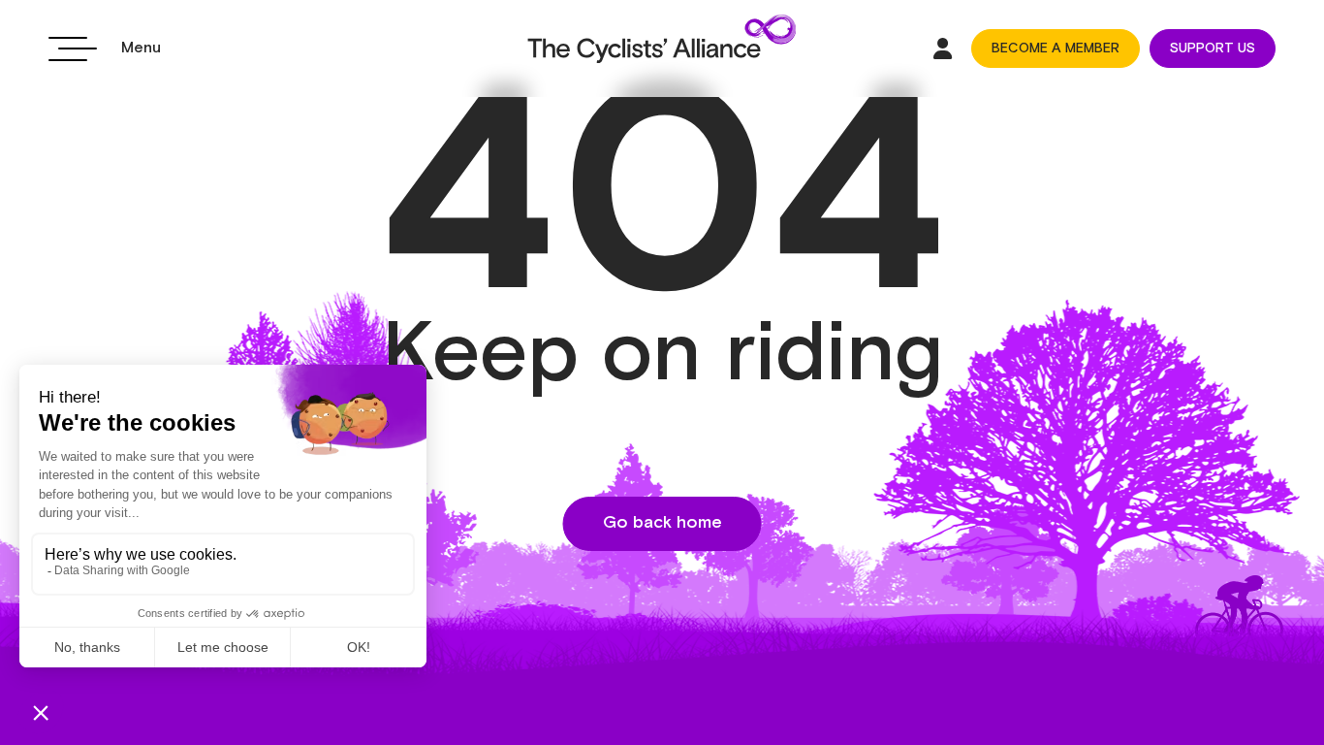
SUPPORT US (1212, 48)
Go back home (662, 523)
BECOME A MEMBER (1055, 48)
